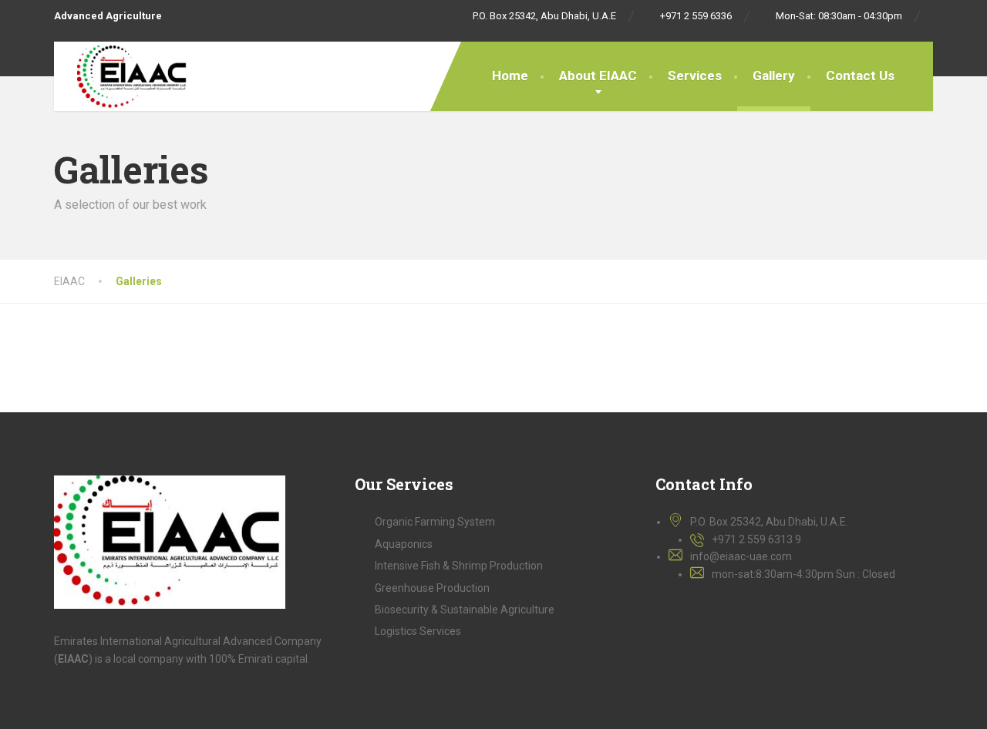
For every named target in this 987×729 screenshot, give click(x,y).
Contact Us (860, 75)
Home (510, 75)
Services (695, 75)
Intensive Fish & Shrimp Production (459, 565)
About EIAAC (598, 75)
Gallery (774, 75)
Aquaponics (404, 544)
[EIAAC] (121, 76)
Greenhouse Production (432, 588)
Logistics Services (418, 631)
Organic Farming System (435, 522)
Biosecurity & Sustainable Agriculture (464, 609)
